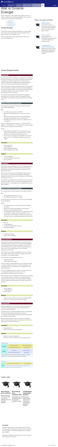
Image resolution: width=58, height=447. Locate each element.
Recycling (14, 350)
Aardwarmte (10, 21)
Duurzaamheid (36, 5)
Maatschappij (11, 5)
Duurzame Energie (26, 345)
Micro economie (27, 5)
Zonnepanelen (11, 25)
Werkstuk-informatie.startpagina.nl (13, 363)
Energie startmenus (27, 363)
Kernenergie (26, 347)
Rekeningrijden (26, 350)
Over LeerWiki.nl (52, 445)
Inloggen (55, 5)
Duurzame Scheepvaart (14, 347)
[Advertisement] (17, 54)
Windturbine (10, 22)
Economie (19, 5)
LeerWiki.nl (8, 1)
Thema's (4, 5)
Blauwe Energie (13, 345)
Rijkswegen (26, 352)
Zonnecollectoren (12, 24)
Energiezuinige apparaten (14, 352)
